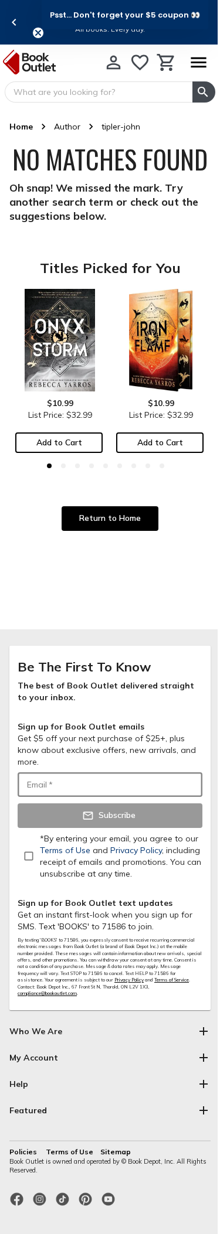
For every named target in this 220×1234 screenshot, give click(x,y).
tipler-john (120, 126)
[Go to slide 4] (91, 465)
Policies (24, 1151)
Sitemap (115, 1151)
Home (21, 126)
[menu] (198, 62)
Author (67, 126)
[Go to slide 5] (105, 465)
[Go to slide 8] (147, 465)
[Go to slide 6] (119, 465)
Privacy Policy (129, 980)
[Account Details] (113, 62)
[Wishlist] (140, 62)
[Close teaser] (38, 33)
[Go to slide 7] (133, 465)
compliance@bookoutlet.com (47, 993)
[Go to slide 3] (77, 465)
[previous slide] (14, 22)
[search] (203, 92)
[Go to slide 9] (162, 465)
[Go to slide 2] (63, 465)
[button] (125, 14)
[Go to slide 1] (49, 465)
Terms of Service (171, 980)
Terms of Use (69, 1151)
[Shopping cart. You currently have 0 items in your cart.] (166, 62)
